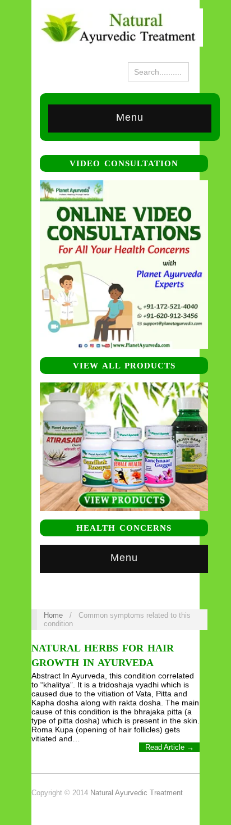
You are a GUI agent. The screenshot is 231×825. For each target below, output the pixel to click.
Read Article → (169, 747)
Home (53, 615)
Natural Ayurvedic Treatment (136, 792)
